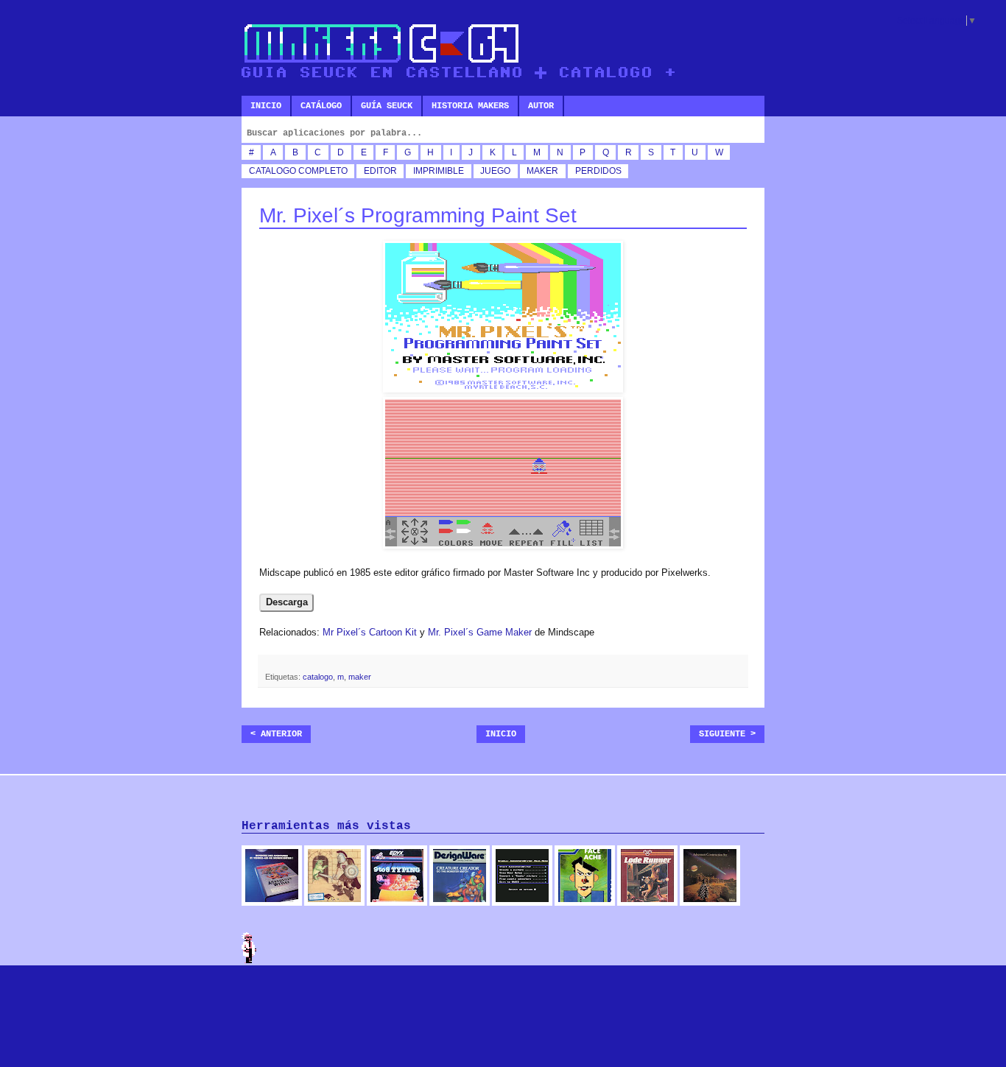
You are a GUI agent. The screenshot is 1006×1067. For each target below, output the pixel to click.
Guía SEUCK (386, 106)
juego (495, 171)
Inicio (265, 106)
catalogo (272, 171)
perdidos (598, 171)
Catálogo (321, 106)
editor (380, 171)
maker (542, 171)
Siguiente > (727, 734)
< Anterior (276, 734)
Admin (249, 947)
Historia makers (470, 106)
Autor (541, 106)
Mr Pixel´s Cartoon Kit (370, 632)
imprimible (438, 171)
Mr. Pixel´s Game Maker (480, 632)
